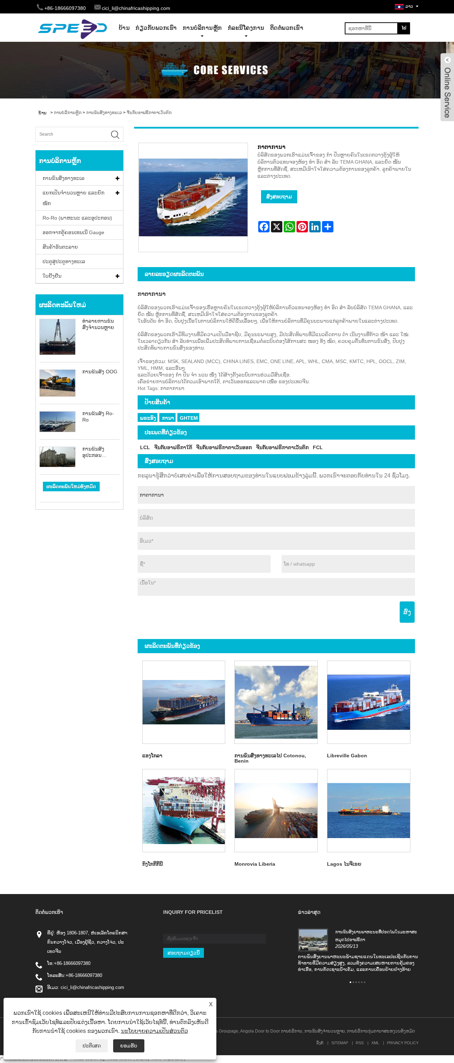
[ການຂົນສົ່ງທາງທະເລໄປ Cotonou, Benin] (276, 702)
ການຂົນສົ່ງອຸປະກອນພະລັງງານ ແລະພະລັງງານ (98, 452)
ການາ (168, 418)
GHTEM (189, 418)
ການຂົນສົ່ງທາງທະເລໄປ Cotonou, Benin (270, 758)
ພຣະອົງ (148, 418)
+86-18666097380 (72, 963)
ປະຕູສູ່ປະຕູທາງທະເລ (64, 261)
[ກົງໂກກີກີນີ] (184, 810)
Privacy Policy (403, 1043)
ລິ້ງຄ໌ (319, 1043)
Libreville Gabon (347, 755)
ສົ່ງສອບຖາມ (279, 196)
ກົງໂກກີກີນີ (152, 864)
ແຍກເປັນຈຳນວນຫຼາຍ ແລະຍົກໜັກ (73, 198)
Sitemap (339, 1043)
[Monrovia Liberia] (276, 810)
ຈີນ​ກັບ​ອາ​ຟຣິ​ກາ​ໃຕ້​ (173, 447)
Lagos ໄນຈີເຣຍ (344, 864)
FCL (318, 447)
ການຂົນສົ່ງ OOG (99, 371)
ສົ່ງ (407, 612)
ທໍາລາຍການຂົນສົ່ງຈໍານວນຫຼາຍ (98, 324)
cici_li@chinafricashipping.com (136, 8)
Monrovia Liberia (254, 864)
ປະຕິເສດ (92, 1045)
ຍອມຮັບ (128, 1045)
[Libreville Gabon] (368, 702)
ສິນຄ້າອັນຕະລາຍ (60, 247)
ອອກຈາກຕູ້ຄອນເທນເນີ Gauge (73, 232)
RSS (360, 1043)
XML (375, 1043)
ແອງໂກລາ (152, 755)
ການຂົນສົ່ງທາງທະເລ (104, 112)
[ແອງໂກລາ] (184, 702)
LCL (145, 447)
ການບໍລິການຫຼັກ (202, 28)
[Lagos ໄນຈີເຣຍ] (368, 810)
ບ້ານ (124, 28)
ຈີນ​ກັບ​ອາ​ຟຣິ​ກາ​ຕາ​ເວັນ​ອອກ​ (224, 447)
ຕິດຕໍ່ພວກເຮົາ (287, 28)
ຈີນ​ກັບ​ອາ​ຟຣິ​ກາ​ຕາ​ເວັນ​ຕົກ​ (149, 112)
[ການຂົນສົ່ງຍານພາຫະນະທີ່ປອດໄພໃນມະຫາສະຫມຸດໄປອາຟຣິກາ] (313, 939)
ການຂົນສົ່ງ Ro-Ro (98, 417)
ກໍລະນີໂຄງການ (246, 28)
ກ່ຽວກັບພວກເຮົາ (156, 28)
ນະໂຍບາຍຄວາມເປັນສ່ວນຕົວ (154, 1031)
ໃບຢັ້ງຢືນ (52, 276)
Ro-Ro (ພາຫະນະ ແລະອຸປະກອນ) (77, 218)
